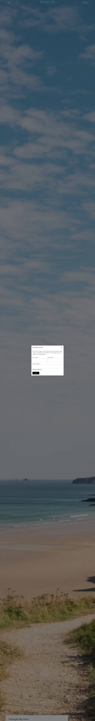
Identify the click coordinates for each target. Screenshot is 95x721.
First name (35, 357)
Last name (50, 357)
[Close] (62, 347)
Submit (36, 373)
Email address (36, 363)
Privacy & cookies (36, 369)
